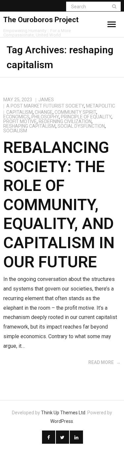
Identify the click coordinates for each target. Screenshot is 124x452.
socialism (15, 130)
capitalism (19, 112)
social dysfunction (81, 126)
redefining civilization (65, 121)
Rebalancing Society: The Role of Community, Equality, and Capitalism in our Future (58, 204)
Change (44, 112)
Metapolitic (100, 106)
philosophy (45, 116)
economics (16, 116)
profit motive (20, 121)
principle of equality (86, 116)
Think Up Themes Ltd (63, 412)
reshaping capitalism (29, 126)
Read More (101, 362)
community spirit (75, 112)
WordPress (61, 421)
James (46, 99)
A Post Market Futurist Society (45, 106)
